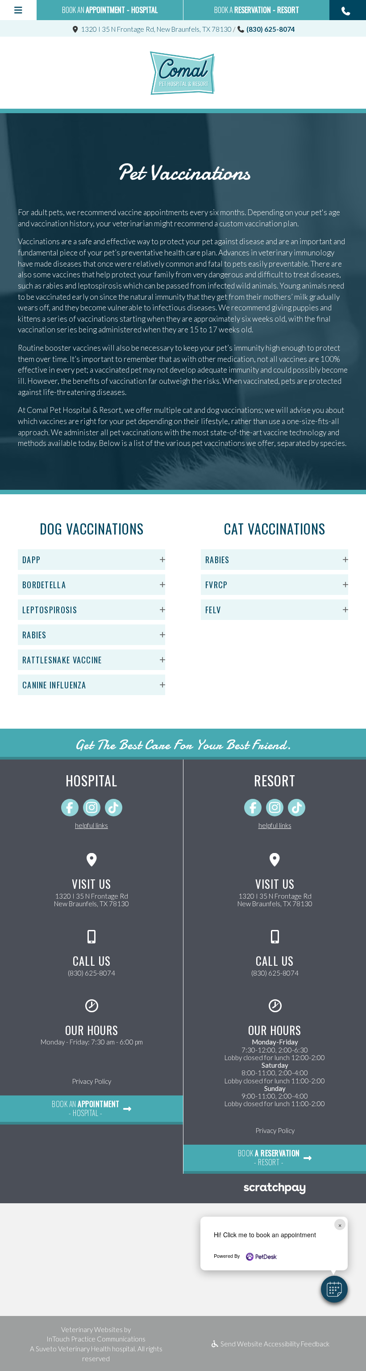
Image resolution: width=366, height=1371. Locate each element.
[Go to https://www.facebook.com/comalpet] (70, 807)
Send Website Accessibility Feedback (274, 1344)
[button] (347, 10)
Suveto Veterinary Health (73, 1349)
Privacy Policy (91, 1081)
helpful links (91, 825)
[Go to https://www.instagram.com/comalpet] (91, 807)
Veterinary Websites (92, 1329)
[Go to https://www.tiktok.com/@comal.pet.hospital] (113, 807)
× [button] (340, 1224)
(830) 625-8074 (270, 29)
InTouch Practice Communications (96, 1339)
